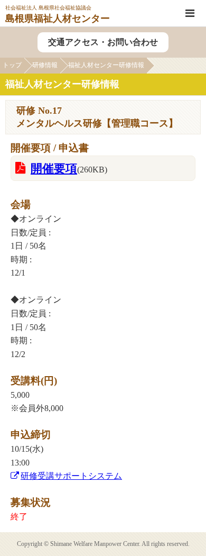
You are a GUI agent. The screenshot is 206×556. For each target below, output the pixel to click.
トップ (12, 65)
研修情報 (45, 65)
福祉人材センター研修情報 (106, 65)
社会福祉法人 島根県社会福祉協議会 (57, 14)
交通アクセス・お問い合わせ (103, 42)
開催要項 (54, 168)
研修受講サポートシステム (71, 475)
